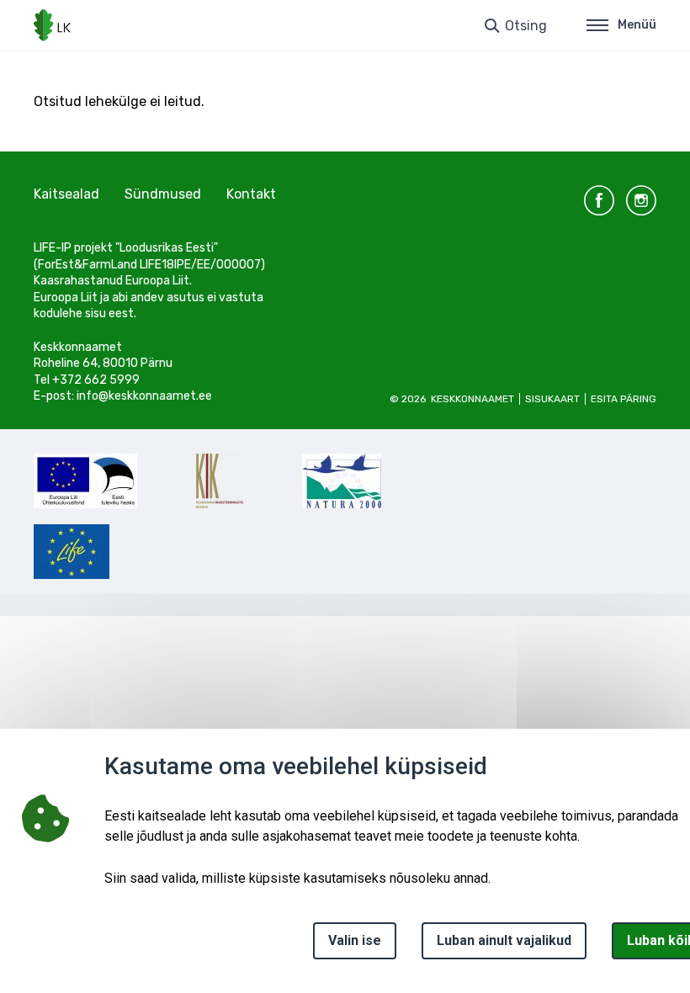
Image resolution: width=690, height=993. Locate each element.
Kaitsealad (66, 194)
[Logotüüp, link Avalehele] (52, 25)
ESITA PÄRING (623, 399)
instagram (641, 200)
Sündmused (163, 194)
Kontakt (251, 194)
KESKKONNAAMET (472, 399)
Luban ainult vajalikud (504, 940)
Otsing (526, 26)
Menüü (637, 25)
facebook (599, 200)
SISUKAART (552, 399)
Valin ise (354, 940)
